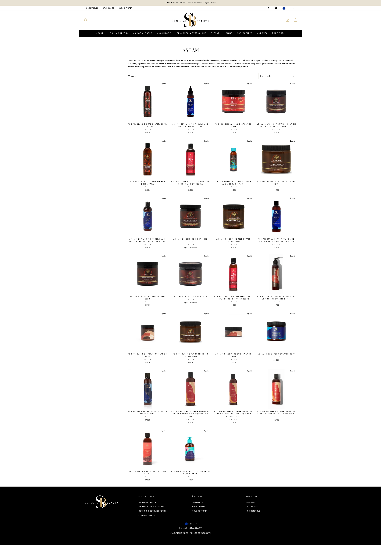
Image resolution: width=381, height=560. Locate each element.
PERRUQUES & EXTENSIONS (190, 33)
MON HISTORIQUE (253, 511)
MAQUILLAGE (164, 33)
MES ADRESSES (252, 507)
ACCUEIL (101, 33)
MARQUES (262, 33)
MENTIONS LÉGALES (147, 515)
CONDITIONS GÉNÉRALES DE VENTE (153, 511)
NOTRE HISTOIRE (107, 8)
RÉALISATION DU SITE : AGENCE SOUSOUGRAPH (191, 533)
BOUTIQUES (278, 33)
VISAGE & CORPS (142, 33)
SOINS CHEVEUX (119, 33)
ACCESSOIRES (244, 33)
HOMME (228, 33)
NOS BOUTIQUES (91, 8)
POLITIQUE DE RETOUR (147, 502)
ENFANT (215, 33)
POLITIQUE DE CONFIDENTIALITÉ (151, 507)
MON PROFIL (251, 502)
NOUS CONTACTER (124, 8)
